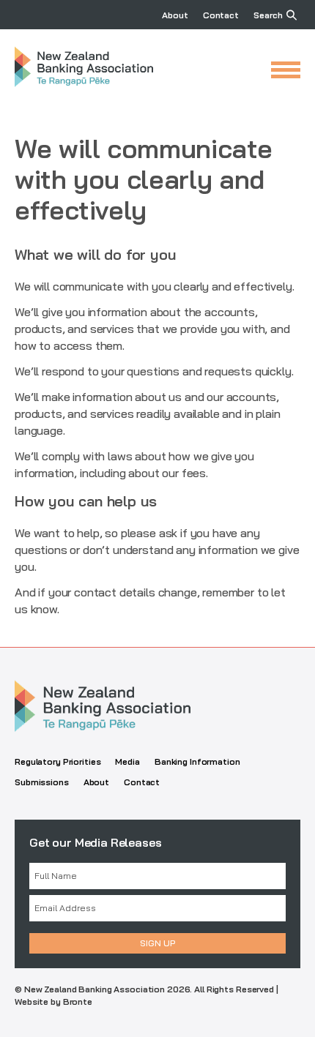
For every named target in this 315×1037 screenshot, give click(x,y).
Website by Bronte (53, 1001)
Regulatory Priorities (57, 761)
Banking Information (197, 761)
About (175, 15)
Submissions (42, 781)
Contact (221, 15)
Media (127, 761)
